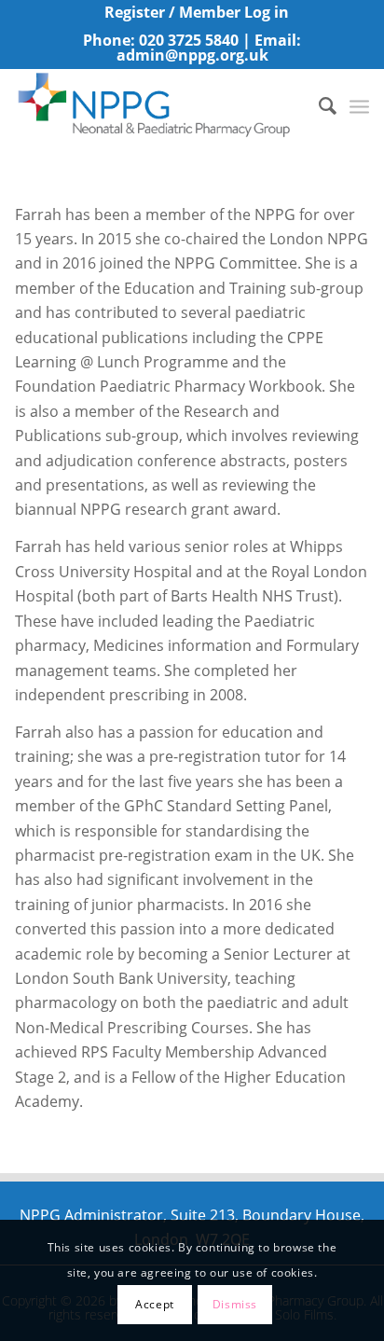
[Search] (318, 105)
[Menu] (359, 105)
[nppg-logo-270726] (156, 105)
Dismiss (235, 1304)
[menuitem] (196, 13)
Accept (154, 1304)
